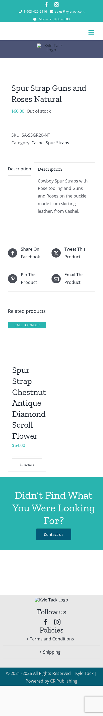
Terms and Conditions (52, 639)
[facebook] (46, 4)
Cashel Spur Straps (50, 143)
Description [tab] (19, 169)
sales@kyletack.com (70, 11)
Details (29, 465)
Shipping (51, 652)
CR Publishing (63, 681)
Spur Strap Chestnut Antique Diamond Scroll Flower (29, 403)
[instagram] (56, 4)
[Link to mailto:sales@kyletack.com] (51, 11)
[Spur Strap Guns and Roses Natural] (51, 66)
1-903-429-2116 (35, 11)
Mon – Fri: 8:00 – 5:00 (54, 19)
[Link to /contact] (34, 19)
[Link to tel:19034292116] (20, 11)
